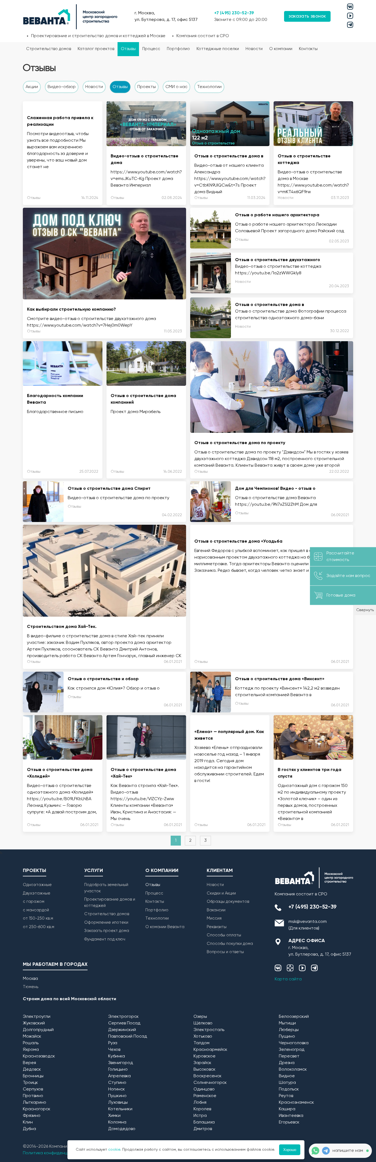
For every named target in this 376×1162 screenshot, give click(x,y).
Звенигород (120, 1063)
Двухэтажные (36, 893)
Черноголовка (294, 1043)
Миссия (214, 918)
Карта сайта (288, 979)
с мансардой (36, 910)
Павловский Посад (127, 1036)
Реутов (286, 1096)
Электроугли (36, 1017)
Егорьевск (289, 1122)
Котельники (120, 1109)
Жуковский (34, 1023)
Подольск (289, 1089)
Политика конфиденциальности (56, 1153)
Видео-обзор (62, 87)
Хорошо (289, 1150)
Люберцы (289, 1030)
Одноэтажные (37, 885)
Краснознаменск (296, 1102)
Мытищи (287, 1023)
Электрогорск (123, 1017)
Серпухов (33, 1089)
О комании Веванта (164, 927)
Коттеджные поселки (218, 49)
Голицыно (118, 1069)
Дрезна (287, 1063)
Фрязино (31, 1116)
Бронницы (33, 1076)
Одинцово (204, 1089)
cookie (114, 1150)
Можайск (32, 1036)
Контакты (308, 49)
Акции (32, 87)
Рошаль (31, 1043)
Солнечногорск (210, 1083)
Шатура (287, 1083)
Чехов (114, 1050)
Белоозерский (294, 1017)
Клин (28, 1122)
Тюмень (30, 987)
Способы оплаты (224, 935)
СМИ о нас (176, 87)
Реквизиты (217, 927)
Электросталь (209, 1030)
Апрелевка (119, 1076)
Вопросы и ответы (225, 952)
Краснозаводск (39, 1056)
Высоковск (205, 1069)
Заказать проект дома (106, 931)
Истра (200, 1116)
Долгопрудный (38, 1030)
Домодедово (121, 1129)
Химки (114, 1116)
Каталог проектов (96, 49)
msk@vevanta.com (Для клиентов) (307, 925)
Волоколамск (293, 1069)
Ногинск (116, 1089)
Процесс (151, 49)
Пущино (287, 1036)
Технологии (209, 87)
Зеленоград (291, 1050)
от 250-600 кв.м (38, 927)
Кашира (287, 1109)
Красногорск (36, 1109)
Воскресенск (208, 1076)
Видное (287, 1076)
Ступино (117, 1083)
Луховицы (118, 1102)
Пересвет (289, 1056)
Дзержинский (122, 1030)
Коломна (117, 1122)
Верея (29, 1063)
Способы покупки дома (230, 944)
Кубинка (116, 1056)
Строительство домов (48, 49)
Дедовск (32, 1069)
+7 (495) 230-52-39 (234, 13)
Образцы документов (228, 901)
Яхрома (31, 1050)
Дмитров (203, 1129)
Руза (112, 1043)
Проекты (146, 87)
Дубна (29, 1129)
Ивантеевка (291, 1116)
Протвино (33, 1096)
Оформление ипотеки (106, 922)
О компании (280, 49)
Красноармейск (210, 1050)
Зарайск (202, 1063)
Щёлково (203, 1023)
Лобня (200, 1102)
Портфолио (178, 49)
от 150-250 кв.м (38, 918)
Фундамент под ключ (104, 939)
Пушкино (117, 1096)
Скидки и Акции (221, 893)
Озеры (200, 1017)
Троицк (30, 1083)
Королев (202, 1109)
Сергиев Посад (124, 1023)
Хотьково (203, 1036)
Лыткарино (34, 1102)
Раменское (205, 1096)
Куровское (205, 1056)
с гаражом (33, 901)
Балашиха (204, 1122)
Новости (254, 49)
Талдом (201, 1043)
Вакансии (216, 910)
